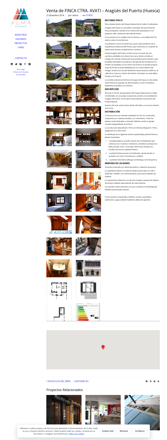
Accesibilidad (20, 75)
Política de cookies (76, 434)
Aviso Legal (21, 69)
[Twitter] (17, 64)
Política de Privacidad (20, 72)
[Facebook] (30, 64)
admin (75, 15)
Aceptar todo (108, 431)
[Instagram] (21, 64)
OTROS (89, 15)
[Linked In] (12, 64)
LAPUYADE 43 (81, 381)
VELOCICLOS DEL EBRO (59, 381)
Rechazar (124, 431)
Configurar (140, 431)
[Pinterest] (26, 64)
